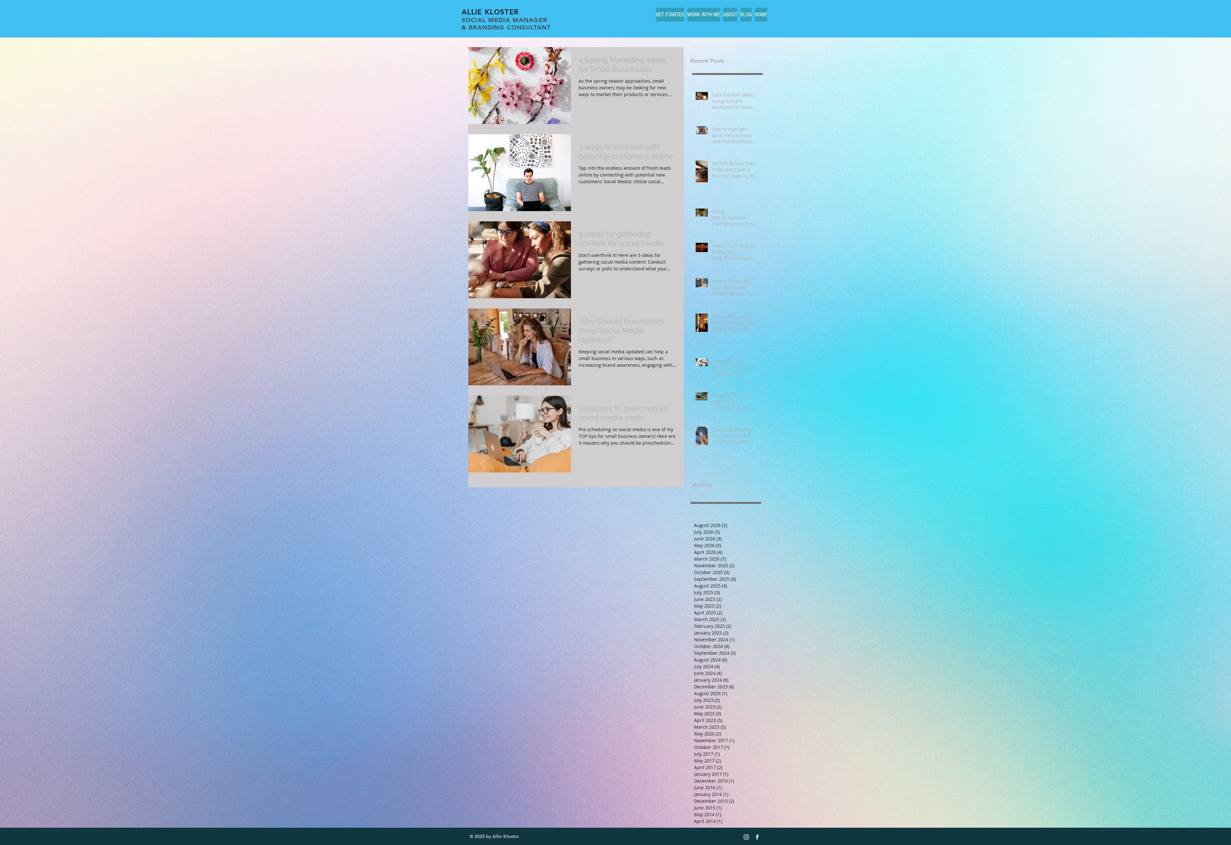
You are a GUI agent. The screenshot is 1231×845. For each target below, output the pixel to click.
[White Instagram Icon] (746, 837)
